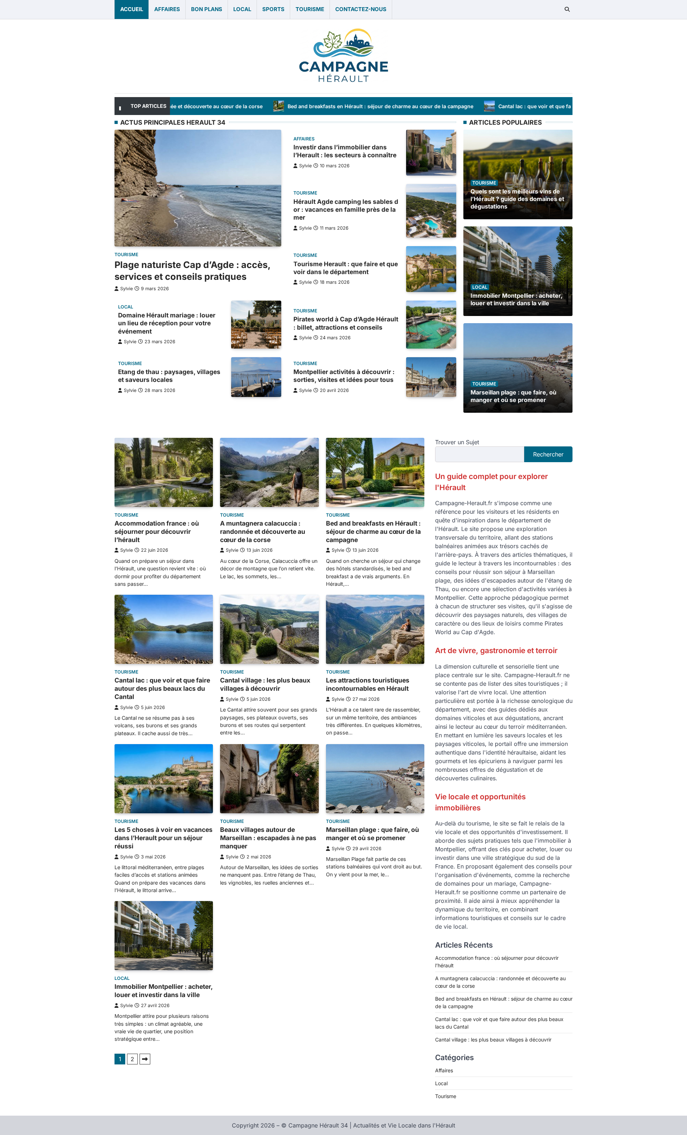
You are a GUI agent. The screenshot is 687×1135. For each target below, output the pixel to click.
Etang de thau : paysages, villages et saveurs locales (169, 375)
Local (242, 9)
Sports (273, 9)
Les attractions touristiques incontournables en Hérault (367, 684)
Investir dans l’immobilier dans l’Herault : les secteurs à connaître (344, 151)
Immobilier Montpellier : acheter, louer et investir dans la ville (516, 299)
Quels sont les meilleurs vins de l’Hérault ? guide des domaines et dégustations (517, 199)
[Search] (567, 9)
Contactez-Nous (360, 9)
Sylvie (126, 289)
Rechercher (548, 454)
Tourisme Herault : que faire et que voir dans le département (345, 268)
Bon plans (206, 9)
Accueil (131, 9)
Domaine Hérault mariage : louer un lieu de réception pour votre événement (166, 323)
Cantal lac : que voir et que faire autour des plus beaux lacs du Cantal (527, 106)
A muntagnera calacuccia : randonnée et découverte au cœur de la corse (262, 531)
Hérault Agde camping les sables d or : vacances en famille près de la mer (345, 209)
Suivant (145, 1059)
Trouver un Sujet (457, 442)
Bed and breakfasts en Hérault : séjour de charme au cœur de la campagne (323, 106)
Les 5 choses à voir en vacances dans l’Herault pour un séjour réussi (163, 838)
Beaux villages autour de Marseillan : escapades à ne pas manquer (268, 838)
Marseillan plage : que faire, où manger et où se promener (513, 396)
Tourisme (310, 9)
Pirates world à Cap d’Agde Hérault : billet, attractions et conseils (345, 323)
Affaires (167, 9)
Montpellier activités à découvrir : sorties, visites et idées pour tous (344, 375)
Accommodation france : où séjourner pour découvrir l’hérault (156, 531)
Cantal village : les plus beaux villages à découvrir (265, 684)
